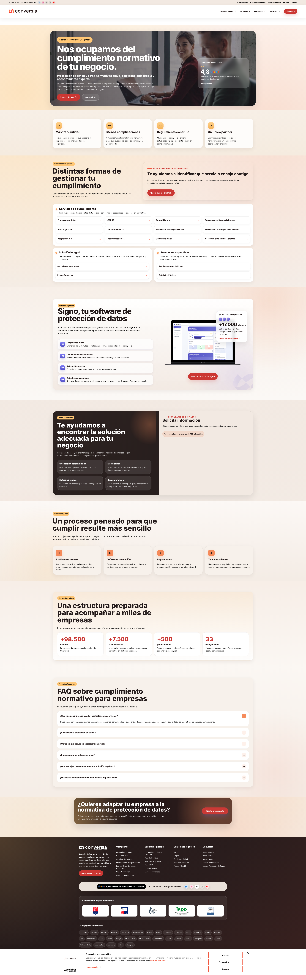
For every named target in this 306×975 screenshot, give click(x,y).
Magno (176, 856)
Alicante (94, 932)
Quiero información (68, 97)
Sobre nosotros (208, 852)
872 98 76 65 (14, 2)
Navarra (178, 939)
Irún (81, 939)
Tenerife (208, 939)
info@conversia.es (28, 2)
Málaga (118, 939)
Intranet (286, 2)
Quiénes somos (227, 11)
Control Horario (163, 220)
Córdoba (179, 932)
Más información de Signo (203, 376)
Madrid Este (158, 939)
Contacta (291, 11)
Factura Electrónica (116, 239)
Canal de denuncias (257, 2)
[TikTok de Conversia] (46, 2)
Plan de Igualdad (65, 229)
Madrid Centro (144, 939)
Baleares (114, 932)
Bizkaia (149, 932)
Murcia (169, 939)
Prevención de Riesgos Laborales (220, 220)
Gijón (188, 932)
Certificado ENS (242, 2)
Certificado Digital (164, 239)
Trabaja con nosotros (211, 862)
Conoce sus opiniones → (229, 338)
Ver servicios (90, 97)
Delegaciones (208, 859)
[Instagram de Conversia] (43, 2)
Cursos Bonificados (152, 872)
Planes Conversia (65, 275)
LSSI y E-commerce (123, 872)
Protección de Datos (67, 220)
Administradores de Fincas (171, 266)
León (101, 939)
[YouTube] (207, 887)
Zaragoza (130, 945)
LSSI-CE (110, 220)
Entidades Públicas (167, 275)
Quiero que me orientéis (161, 193)
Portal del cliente (274, 2)
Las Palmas (91, 939)
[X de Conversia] (50, 2)
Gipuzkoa (197, 932)
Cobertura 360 (122, 856)
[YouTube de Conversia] (53, 2)
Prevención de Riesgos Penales (170, 229)
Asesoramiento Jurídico (125, 875)
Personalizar (224, 962)
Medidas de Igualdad (153, 861)
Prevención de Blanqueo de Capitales (222, 229)
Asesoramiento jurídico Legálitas (220, 239)
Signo (176, 852)
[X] (202, 887)
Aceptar (225, 955)
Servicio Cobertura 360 (68, 266)
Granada (217, 932)
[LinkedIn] (186, 887)
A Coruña (83, 932)
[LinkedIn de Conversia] (39, 2)
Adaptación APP (65, 239)
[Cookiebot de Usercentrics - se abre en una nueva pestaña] (70, 970)
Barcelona (125, 932)
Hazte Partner (208, 856)
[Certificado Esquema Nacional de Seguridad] (210, 911)
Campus (294, 2)
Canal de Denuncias (124, 859)
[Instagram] (192, 887)
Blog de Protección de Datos (214, 866)
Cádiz (158, 932)
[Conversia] (23, 11)
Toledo (218, 939)
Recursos (273, 11)
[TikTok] (197, 887)
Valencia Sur (99, 945)
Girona (207, 932)
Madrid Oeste (130, 939)
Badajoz (104, 932)
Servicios (244, 11)
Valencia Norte (85, 945)
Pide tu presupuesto (215, 811)
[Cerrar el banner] (248, 953)
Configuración (92, 967)
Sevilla (188, 939)
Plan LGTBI (149, 865)
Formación (258, 11)
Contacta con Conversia (91, 873)
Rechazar (225, 969)
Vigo (120, 945)
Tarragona (198, 939)
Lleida (110, 939)
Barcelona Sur (138, 932)
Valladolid (111, 945)
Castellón (168, 932)
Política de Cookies (158, 961)
